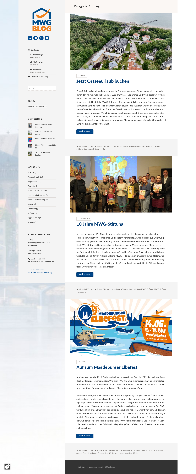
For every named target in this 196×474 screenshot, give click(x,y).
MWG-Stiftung (109, 102)
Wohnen (31, 222)
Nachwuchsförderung (36, 200)
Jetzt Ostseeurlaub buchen (102, 81)
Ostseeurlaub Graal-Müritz (94, 149)
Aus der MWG (33, 177)
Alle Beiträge (36, 56)
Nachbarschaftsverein (36, 195)
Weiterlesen (85, 131)
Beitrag (99, 146)
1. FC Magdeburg (35, 172)
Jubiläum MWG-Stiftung (143, 289)
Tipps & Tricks (33, 218)
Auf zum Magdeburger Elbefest (106, 367)
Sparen (30, 204)
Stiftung (31, 213)
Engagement (33, 182)
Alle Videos (37, 70)
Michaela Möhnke (85, 146)
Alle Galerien (36, 63)
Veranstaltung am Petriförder (126, 453)
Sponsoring (32, 209)
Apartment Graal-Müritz (135, 146)
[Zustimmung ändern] (7, 466)
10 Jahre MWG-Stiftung (99, 224)
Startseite (35, 50)
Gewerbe (31, 186)
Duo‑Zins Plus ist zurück (45, 139)
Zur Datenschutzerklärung (41, 272)
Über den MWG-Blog (39, 77)
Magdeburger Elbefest (95, 453)
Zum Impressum (37, 270)
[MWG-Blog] (42, 18)
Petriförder (109, 453)
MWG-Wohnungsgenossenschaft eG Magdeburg (95, 467)
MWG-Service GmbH (36, 191)
